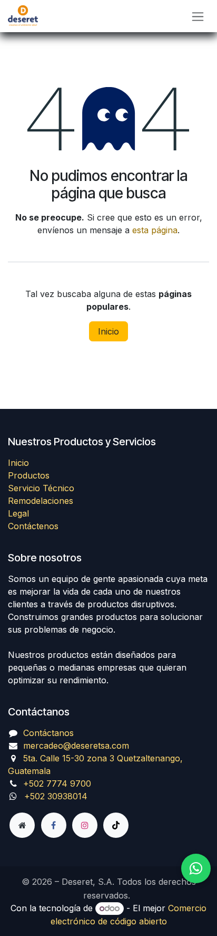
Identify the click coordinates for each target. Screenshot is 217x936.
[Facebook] (53, 825)
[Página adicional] (22, 825)
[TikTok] (116, 825)
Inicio (108, 331)
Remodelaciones (40, 500)
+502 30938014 (55, 796)
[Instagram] (84, 825)
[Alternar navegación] (197, 16)
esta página (154, 230)
